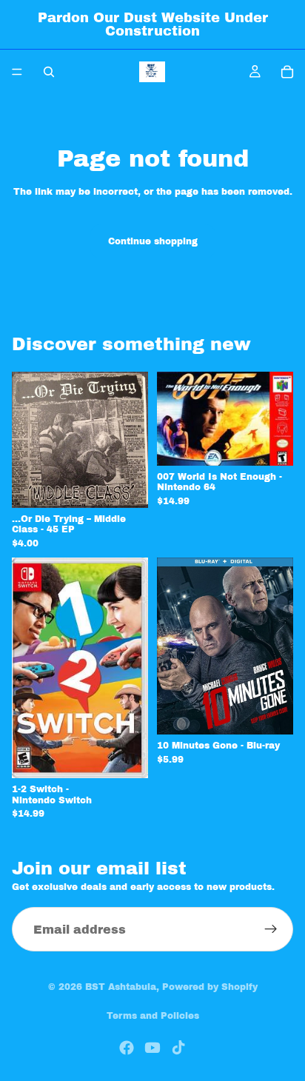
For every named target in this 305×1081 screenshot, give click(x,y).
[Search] (49, 72)
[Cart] (287, 72)
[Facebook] (126, 1048)
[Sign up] (270, 929)
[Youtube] (152, 1048)
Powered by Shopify (210, 987)
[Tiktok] (178, 1048)
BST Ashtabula (120, 987)
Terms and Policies (153, 1016)
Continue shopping (153, 241)
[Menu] (17, 72)
